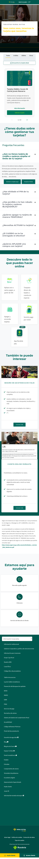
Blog (5, 742)
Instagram (4, 815)
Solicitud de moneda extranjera (13, 795)
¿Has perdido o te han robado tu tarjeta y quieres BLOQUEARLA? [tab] (17, 204)
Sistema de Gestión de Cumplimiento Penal (16, 717)
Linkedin (4, 811)
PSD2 (5, 704)
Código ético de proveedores (12, 671)
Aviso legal (7, 837)
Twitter (4, 806)
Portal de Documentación (11, 731)
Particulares (23, 2)
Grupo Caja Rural (9, 657)
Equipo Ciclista (8, 751)
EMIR (5, 700)
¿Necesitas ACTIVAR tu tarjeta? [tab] (18, 225)
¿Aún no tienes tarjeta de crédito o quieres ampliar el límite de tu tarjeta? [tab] (16, 156)
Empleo (6, 760)
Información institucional (11, 644)
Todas (8, 55)
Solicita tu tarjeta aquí (12, 182)
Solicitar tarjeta (19, 113)
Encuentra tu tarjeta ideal (20, 63)
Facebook (4, 802)
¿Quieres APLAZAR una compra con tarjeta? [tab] (14, 245)
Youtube (4, 820)
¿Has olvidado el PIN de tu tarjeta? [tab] (15, 192)
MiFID (5, 691)
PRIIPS (6, 695)
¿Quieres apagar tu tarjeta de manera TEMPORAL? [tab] (17, 216)
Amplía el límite (28, 182)
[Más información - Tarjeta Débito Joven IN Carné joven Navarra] (19, 78)
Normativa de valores (10, 713)
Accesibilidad (8, 722)
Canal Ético (7, 666)
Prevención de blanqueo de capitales (14, 686)
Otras (31, 55)
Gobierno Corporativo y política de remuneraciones (19, 649)
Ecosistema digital (9, 778)
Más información (19, 108)
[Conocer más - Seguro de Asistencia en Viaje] (19, 372)
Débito (24, 55)
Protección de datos (29, 837)
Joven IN (6, 791)
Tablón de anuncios (9, 677)
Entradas (6, 764)
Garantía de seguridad (10, 737)
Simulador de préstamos (11, 773)
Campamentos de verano (11, 769)
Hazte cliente (11, 855)
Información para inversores (12, 653)
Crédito (15, 55)
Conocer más (19, 424)
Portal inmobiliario (9, 755)
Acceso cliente (30, 855)
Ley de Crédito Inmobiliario (12, 682)
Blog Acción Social (9, 746)
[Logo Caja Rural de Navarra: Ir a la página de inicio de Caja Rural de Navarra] (12, 2)
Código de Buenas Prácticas (12, 726)
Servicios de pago (9, 709)
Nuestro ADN (7, 662)
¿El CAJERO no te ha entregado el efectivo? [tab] (13, 234)
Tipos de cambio (19, 840)
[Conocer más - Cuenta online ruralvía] (19, 438)
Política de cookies (17, 837)
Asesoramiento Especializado (12, 782)
